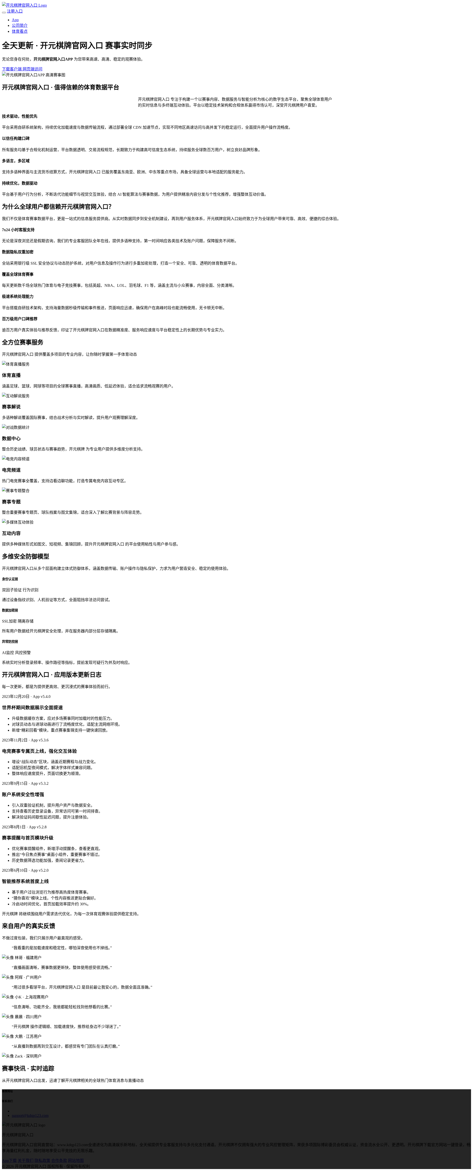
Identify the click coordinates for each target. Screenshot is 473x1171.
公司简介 (20, 25)
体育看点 (20, 31)
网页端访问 (32, 69)
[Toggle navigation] (4, 12)
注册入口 (15, 11)
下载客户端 (12, 69)
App (15, 20)
